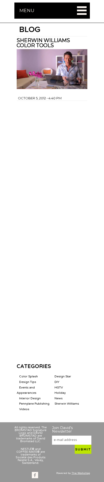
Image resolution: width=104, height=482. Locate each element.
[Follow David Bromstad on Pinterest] (59, 475)
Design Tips (27, 382)
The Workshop (80, 473)
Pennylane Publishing (34, 403)
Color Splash (28, 376)
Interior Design (30, 398)
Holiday (60, 393)
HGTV (59, 387)
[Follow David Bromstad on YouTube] (67, 475)
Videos (24, 409)
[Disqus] (52, 164)
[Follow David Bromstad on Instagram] (51, 475)
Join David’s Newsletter (62, 429)
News (59, 398)
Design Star (63, 376)
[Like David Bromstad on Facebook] (35, 475)
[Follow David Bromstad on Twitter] (43, 475)
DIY (57, 382)
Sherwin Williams (67, 403)
